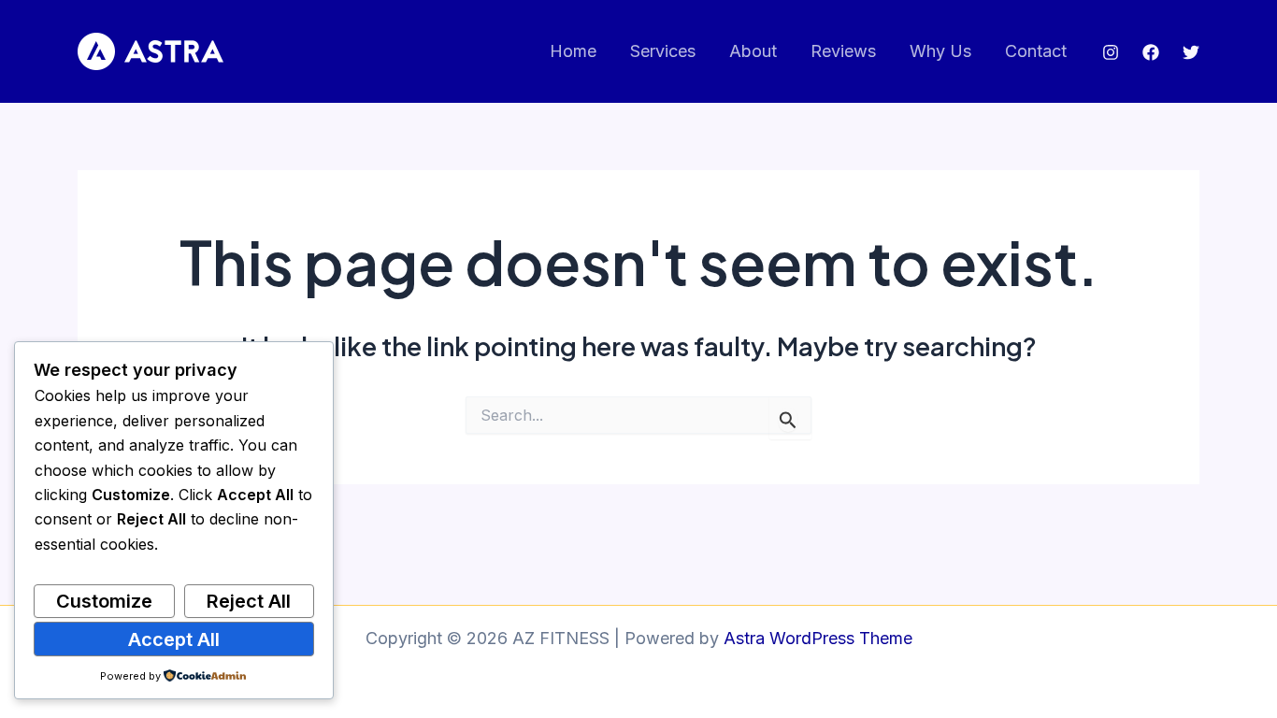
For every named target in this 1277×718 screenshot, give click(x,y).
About (753, 51)
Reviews (843, 51)
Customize (104, 601)
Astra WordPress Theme (818, 638)
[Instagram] (1110, 52)
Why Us (940, 51)
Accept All (174, 639)
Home (573, 51)
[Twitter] (1191, 52)
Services (663, 51)
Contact (1036, 51)
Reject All (249, 601)
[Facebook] (1150, 52)
